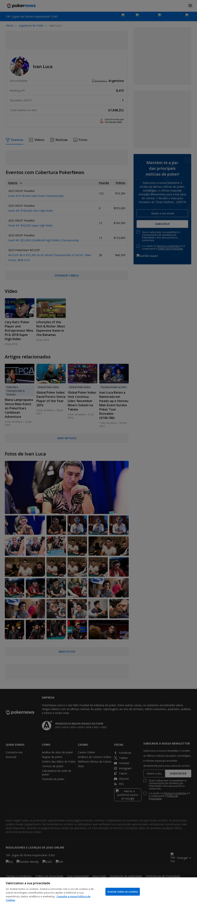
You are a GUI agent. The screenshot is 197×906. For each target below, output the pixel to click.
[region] (98, 891)
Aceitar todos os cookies (123, 891)
